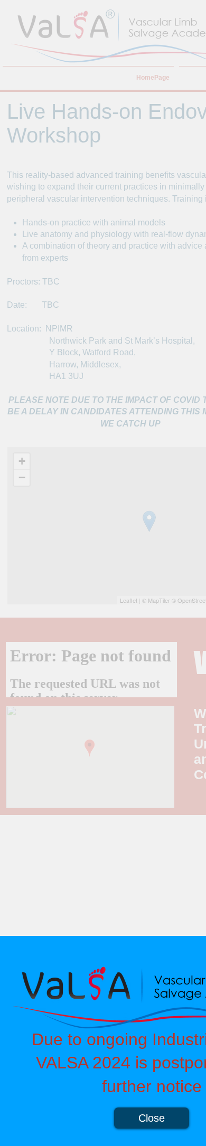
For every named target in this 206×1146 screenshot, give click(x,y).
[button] (151, 1118)
